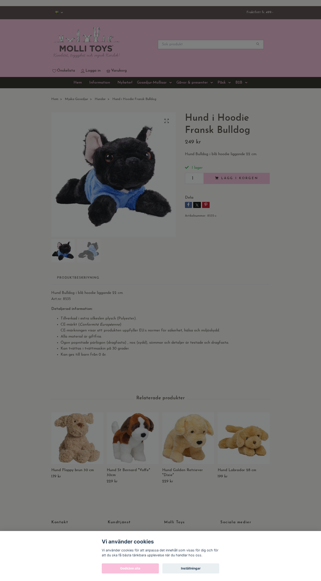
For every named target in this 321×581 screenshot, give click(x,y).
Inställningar (191, 568)
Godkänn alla (130, 568)
